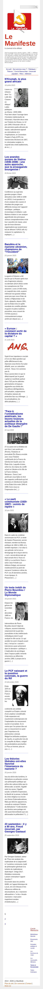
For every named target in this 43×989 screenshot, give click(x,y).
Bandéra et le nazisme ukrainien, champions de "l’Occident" (16, 248)
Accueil (8, 69)
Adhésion (28, 74)
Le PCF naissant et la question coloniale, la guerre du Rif (16, 674)
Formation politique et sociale (33, 946)
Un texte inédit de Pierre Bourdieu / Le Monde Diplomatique (15, 591)
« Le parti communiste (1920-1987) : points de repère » (16, 503)
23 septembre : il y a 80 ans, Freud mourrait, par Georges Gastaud (16, 828)
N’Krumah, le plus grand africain (15, 80)
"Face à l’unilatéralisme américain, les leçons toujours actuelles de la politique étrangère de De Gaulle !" (16, 419)
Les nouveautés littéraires (33, 960)
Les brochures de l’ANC (34, 953)
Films (21, 74)
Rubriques (31, 69)
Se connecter (20, 983)
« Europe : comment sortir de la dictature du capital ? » (16, 332)
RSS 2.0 (8, 986)
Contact (29, 983)
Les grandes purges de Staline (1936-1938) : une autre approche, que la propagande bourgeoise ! (16, 163)
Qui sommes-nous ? (20, 69)
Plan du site (9, 983)
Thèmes (10, 71)
